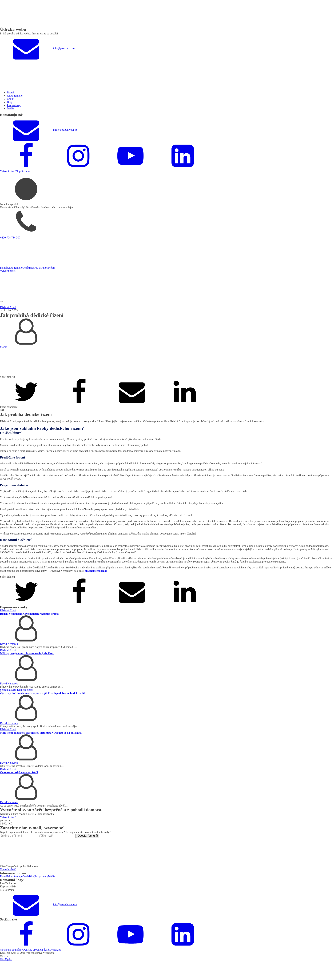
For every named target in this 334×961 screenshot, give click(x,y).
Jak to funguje (14, 95)
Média (10, 108)
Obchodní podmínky (11, 949)
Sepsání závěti (8, 689)
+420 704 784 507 (10, 237)
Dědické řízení (8, 307)
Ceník (10, 98)
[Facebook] (79, 403)
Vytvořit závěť (8, 171)
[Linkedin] (185, 403)
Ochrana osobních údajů (36, 949)
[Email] (132, 403)
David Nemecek (9, 643)
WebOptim (6, 959)
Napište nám (23, 171)
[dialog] (167, 117)
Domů (10, 92)
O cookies (55, 949)
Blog (9, 102)
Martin (3, 346)
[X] (26, 403)
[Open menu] (1, 301)
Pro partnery (14, 105)
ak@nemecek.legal (96, 570)
